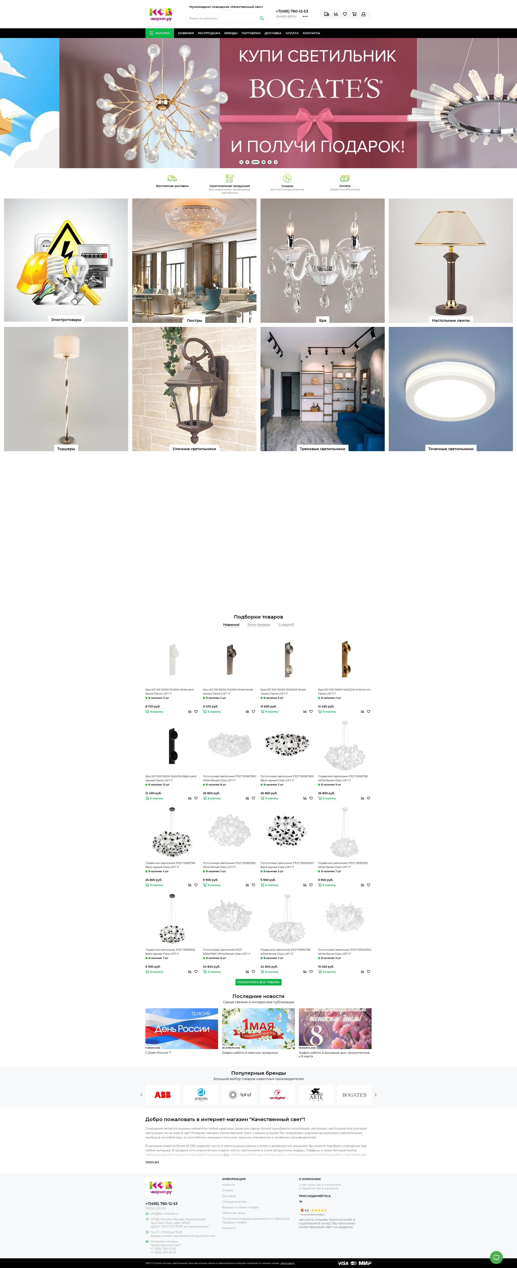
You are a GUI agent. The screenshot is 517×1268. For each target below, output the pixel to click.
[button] (241, 162)
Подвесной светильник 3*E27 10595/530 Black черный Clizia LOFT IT (170, 951)
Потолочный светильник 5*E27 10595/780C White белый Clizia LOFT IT (229, 778)
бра (226, 1155)
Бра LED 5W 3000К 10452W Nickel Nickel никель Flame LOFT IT (228, 691)
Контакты (311, 33)
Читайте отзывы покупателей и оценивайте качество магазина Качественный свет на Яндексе (327, 1223)
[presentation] (141, 1095)
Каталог (163, 33)
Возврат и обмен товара (240, 1207)
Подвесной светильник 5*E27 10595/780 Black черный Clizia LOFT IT (170, 865)
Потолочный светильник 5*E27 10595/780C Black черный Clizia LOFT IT (287, 778)
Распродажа (209, 33)
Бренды (230, 33)
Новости (228, 1185)
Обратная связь (233, 1213)
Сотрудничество (234, 1202)
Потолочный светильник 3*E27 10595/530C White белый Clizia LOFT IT (229, 865)
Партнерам (251, 33)
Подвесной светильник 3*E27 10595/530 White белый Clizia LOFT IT (343, 865)
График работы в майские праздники (250, 1053)
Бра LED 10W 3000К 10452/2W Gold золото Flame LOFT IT (344, 691)
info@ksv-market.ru (164, 1213)
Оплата (292, 33)
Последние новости (258, 996)
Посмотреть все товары (258, 982)
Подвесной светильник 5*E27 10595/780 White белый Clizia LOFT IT (343, 778)
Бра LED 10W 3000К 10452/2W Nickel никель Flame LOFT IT (283, 691)
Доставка (273, 33)
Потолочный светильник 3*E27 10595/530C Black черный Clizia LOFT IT (287, 865)
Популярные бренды (258, 1073)
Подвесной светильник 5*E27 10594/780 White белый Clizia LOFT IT (286, 951)
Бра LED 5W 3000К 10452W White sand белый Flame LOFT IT (169, 691)
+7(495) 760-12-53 (292, 11)
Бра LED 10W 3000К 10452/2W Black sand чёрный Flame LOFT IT (170, 778)
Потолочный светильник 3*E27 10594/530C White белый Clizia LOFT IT (345, 951)
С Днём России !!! (158, 1053)
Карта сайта (287, 1263)
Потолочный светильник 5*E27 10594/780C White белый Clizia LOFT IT (226, 951)
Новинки (186, 33)
